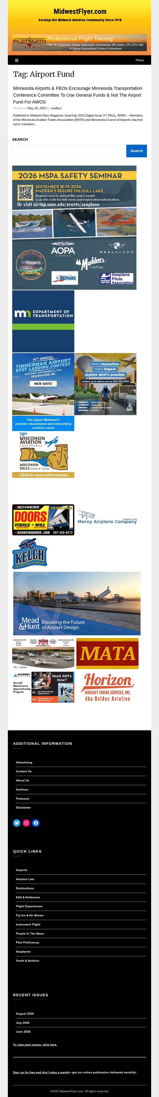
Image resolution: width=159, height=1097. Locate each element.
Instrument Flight (28, 924)
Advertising (24, 762)
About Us (22, 780)
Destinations (25, 888)
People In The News (30, 933)
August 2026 (25, 1013)
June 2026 (23, 1031)
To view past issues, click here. (35, 1044)
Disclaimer (23, 807)
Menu (140, 60)
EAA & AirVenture (28, 897)
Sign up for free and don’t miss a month (41, 1072)
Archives (22, 789)
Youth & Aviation (27, 960)
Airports (21, 870)
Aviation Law (25, 879)
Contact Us (24, 771)
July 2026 (22, 1022)
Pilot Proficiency (27, 942)
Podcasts (22, 798)
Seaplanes (23, 951)
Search (20, 139)
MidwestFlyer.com (80, 11)
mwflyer (56, 108)
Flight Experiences (29, 906)
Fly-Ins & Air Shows (29, 915)
